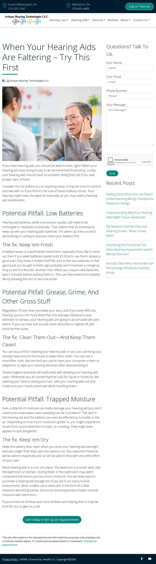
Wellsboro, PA (81, 4)
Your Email (113, 77)
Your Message (115, 105)
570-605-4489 (80, 8)
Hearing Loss (57, 20)
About (125, 20)
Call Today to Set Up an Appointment (52, 520)
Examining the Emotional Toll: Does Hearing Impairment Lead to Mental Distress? (129, 249)
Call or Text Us (139, 6)
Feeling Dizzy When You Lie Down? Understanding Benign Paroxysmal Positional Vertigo (130, 198)
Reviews (113, 20)
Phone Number (117, 91)
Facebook (141, 559)
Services (97, 20)
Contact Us (140, 20)
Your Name (114, 63)
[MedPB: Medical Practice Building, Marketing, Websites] (43, 559)
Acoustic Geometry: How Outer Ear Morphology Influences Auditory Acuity (130, 268)
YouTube (150, 559)
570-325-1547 (16, 8)
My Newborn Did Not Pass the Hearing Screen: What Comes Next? (126, 231)
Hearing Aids (79, 20)
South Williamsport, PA (22, 4)
